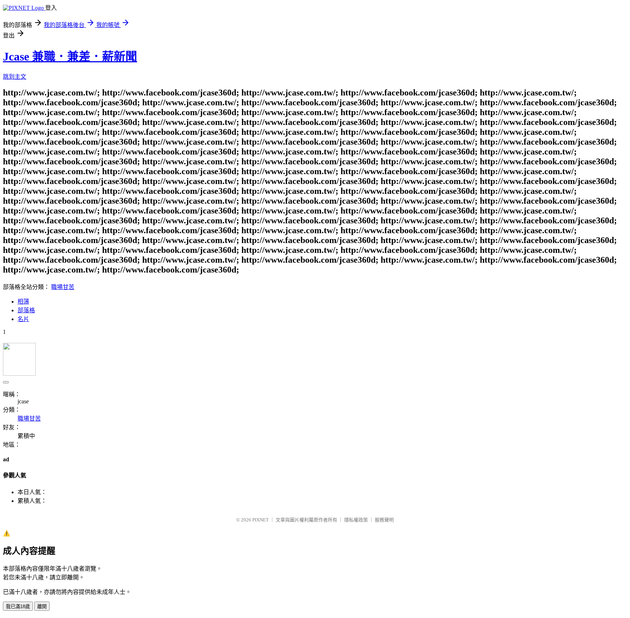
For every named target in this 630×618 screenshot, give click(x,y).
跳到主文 (14, 77)
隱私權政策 (356, 520)
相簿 (23, 301)
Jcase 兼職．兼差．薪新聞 (70, 56)
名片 (23, 319)
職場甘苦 (62, 287)
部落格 (26, 310)
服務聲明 (384, 520)
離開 (42, 606)
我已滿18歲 (18, 606)
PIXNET (260, 520)
